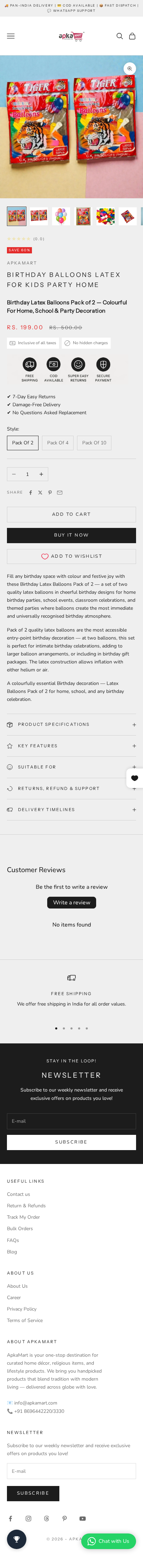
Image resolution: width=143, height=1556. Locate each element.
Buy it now (71, 535)
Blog (12, 1252)
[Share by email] (59, 492)
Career (14, 1297)
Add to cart (71, 514)
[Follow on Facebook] (10, 1518)
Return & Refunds (26, 1205)
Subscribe (71, 1142)
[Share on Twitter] (40, 492)
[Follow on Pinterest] (64, 1518)
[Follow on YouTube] (82, 1518)
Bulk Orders (20, 1228)
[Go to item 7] (61, 216)
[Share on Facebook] (30, 492)
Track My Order (23, 1217)
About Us (17, 1286)
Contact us (18, 1194)
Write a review (71, 902)
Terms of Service (25, 1320)
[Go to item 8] (83, 216)
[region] (71, 995)
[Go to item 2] (39, 216)
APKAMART (22, 263)
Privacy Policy (21, 1309)
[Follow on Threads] (46, 1518)
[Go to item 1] (16, 216)
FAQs (13, 1240)
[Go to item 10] (127, 216)
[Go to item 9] (105, 216)
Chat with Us (114, 1541)
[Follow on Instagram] (28, 1518)
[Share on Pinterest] (50, 492)
